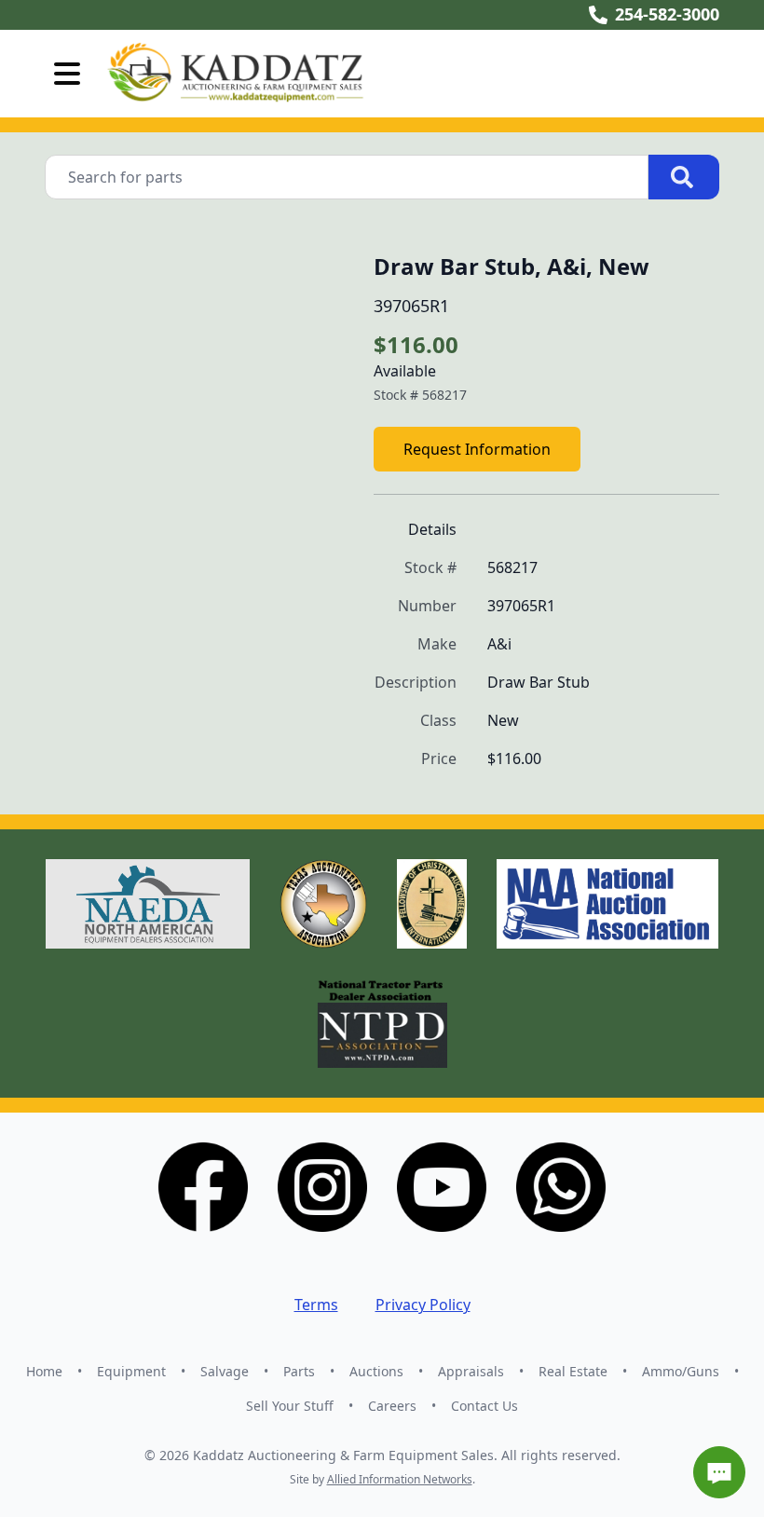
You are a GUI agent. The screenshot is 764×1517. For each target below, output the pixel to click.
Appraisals (471, 1371)
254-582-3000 (667, 14)
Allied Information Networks (399, 1479)
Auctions (376, 1371)
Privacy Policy (423, 1304)
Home (44, 1371)
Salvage (224, 1371)
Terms (316, 1304)
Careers (392, 1405)
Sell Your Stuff (290, 1405)
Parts (299, 1371)
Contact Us (484, 1405)
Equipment (131, 1371)
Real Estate (573, 1371)
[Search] (683, 177)
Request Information (477, 449)
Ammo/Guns (680, 1371)
